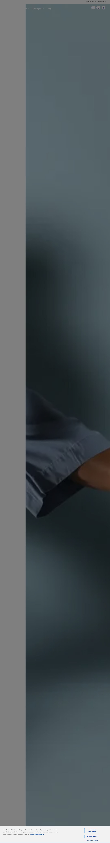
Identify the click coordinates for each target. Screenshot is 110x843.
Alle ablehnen (92, 836)
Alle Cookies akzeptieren (91, 830)
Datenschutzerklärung (37, 834)
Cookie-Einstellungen (92, 840)
